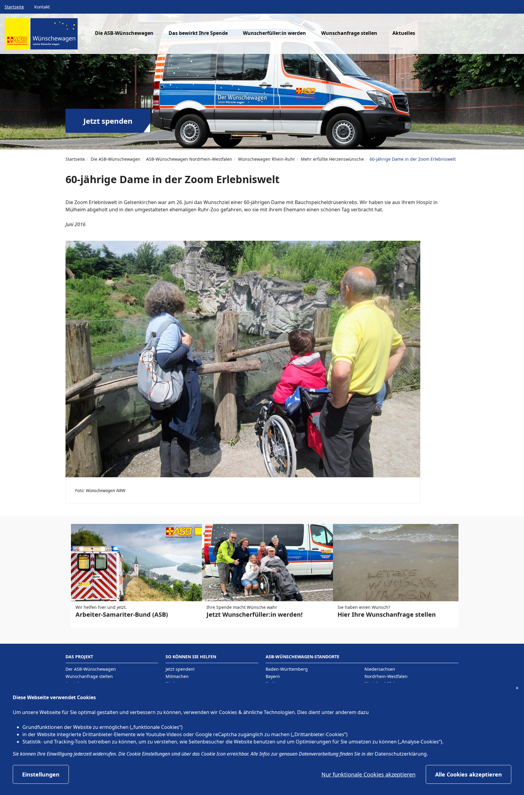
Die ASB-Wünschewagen (115, 159)
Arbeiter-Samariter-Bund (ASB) (122, 614)
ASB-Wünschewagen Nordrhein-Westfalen (189, 159)
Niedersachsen (379, 669)
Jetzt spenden (108, 121)
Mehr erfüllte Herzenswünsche (332, 159)
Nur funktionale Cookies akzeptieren (368, 774)
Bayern (273, 676)
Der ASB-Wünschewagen (91, 669)
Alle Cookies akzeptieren (468, 774)
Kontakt (42, 7)
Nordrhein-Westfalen (386, 676)
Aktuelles (403, 33)
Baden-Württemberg (287, 669)
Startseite (14, 7)
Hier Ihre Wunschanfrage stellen (387, 614)
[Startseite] (41, 36)
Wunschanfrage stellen (349, 33)
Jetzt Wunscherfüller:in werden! (255, 614)
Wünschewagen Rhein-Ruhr (266, 159)
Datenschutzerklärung (401, 753)
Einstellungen (40, 774)
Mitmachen (177, 676)
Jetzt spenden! (180, 669)
